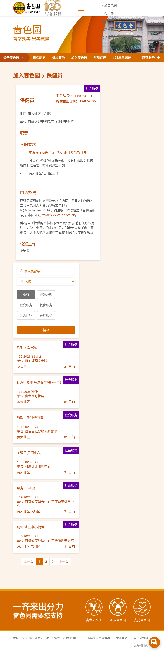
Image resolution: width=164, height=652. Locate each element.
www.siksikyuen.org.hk (58, 215)
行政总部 (46, 294)
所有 (26, 294)
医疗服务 (46, 315)
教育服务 (46, 305)
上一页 (28, 561)
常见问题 (100, 57)
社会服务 (26, 305)
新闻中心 (107, 21)
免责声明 (121, 638)
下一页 (63, 561)
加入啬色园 (79, 57)
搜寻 (46, 330)
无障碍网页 (141, 645)
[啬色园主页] (27, 6)
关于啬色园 (11, 57)
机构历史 (39, 57)
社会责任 (107, 13)
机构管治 (58, 57)
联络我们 (107, 37)
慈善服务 (149, 57)
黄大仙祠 (26, 315)
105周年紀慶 (122, 57)
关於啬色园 (109, 5)
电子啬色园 (141, 638)
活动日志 (107, 29)
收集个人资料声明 (98, 638)
